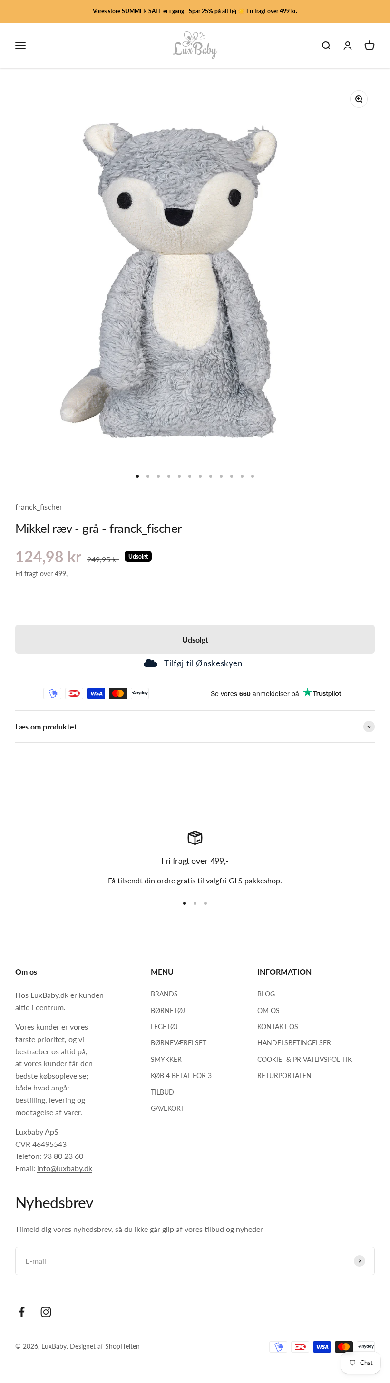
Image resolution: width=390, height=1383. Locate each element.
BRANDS (164, 994)
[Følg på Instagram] (45, 1312)
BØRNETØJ (168, 1010)
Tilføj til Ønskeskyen (203, 663)
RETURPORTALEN (284, 1075)
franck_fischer (38, 506)
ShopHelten (122, 1346)
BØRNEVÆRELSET (178, 1043)
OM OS (268, 1010)
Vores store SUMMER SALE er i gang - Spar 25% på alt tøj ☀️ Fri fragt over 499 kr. (195, 11)
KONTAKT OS (277, 1027)
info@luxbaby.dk (64, 1168)
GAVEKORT (168, 1108)
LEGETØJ (164, 1027)
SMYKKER (166, 1059)
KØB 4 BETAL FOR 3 (181, 1075)
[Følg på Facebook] (21, 1312)
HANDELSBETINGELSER (294, 1043)
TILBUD (162, 1092)
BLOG (266, 994)
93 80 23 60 (63, 1155)
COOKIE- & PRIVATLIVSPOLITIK (304, 1059)
